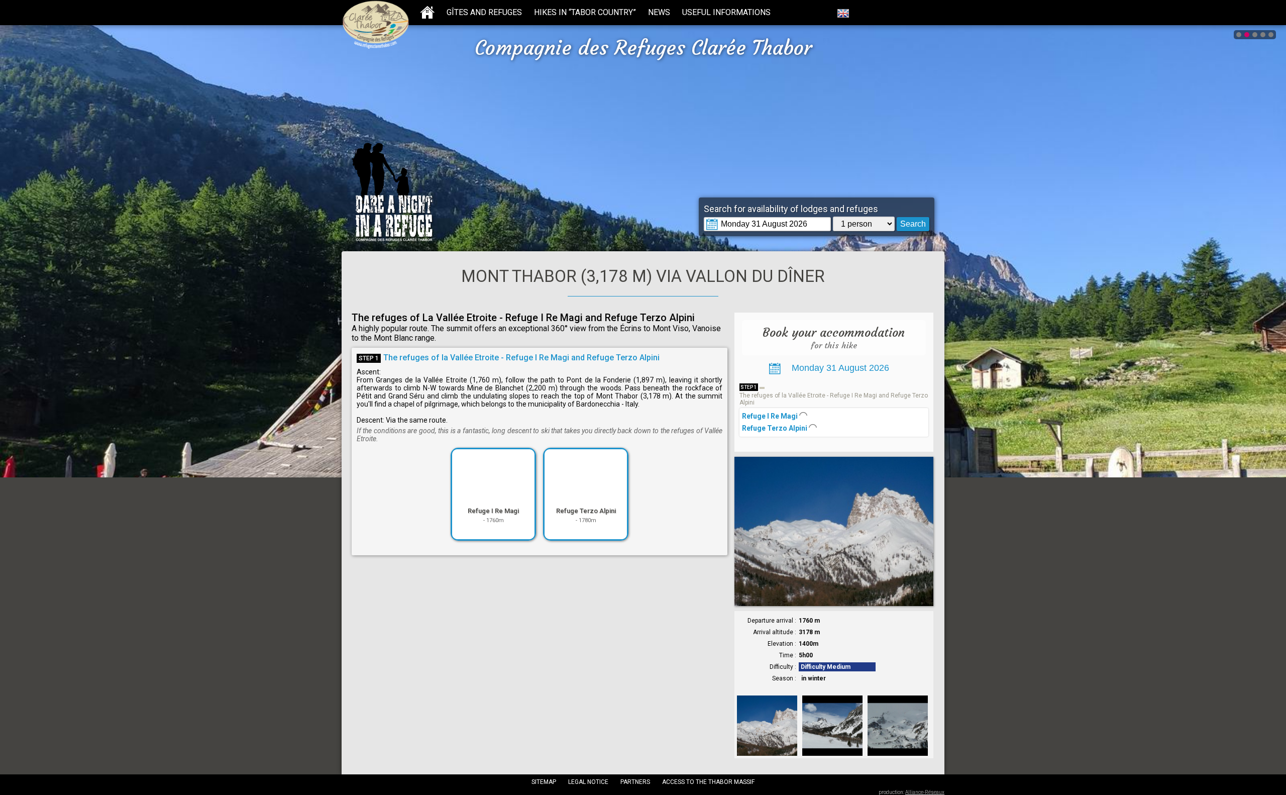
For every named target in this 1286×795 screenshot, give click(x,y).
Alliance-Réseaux (924, 792)
